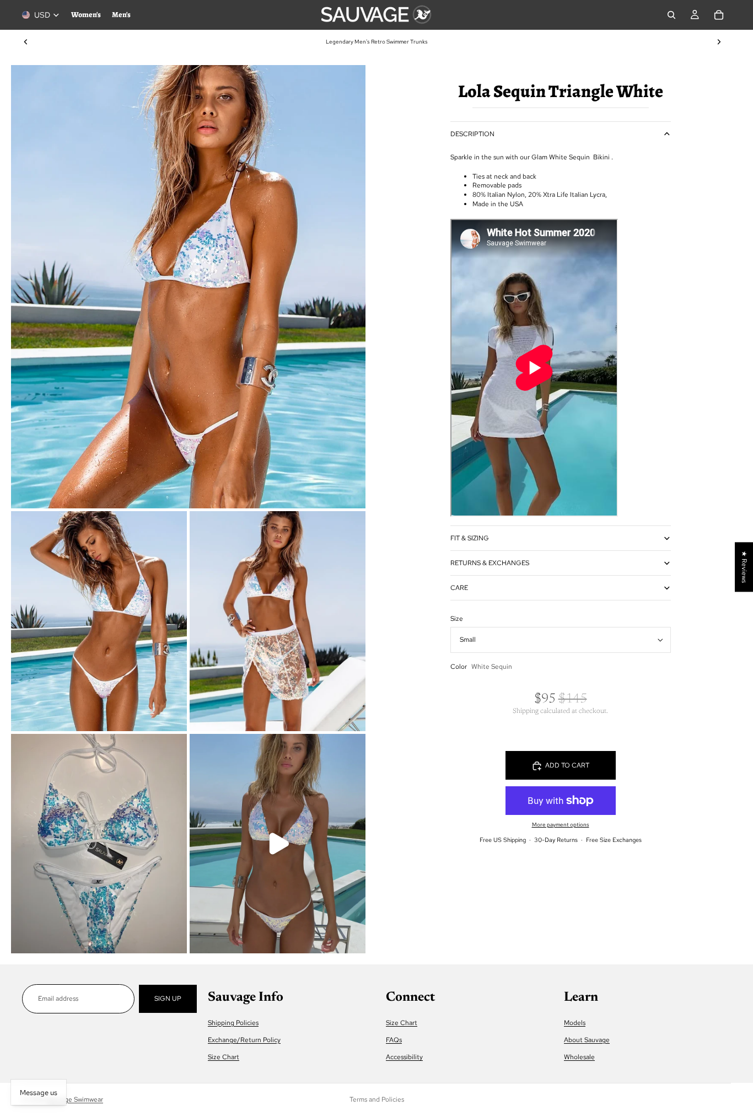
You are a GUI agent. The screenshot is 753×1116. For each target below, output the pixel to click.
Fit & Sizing (469, 538)
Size (456, 618)
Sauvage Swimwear (75, 1099)
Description (472, 134)
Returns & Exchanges (489, 563)
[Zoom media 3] (277, 621)
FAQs (394, 1039)
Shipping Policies (233, 1022)
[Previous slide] (26, 42)
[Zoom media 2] (99, 621)
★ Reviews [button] (744, 567)
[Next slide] (719, 42)
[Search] (671, 15)
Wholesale (579, 1057)
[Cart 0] (719, 15)
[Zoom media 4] (99, 844)
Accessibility (404, 1057)
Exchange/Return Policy (244, 1039)
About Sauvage (587, 1039)
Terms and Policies (376, 1099)
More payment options (560, 824)
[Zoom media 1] (188, 286)
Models (574, 1022)
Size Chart (223, 1057)
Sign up (167, 998)
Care (459, 587)
